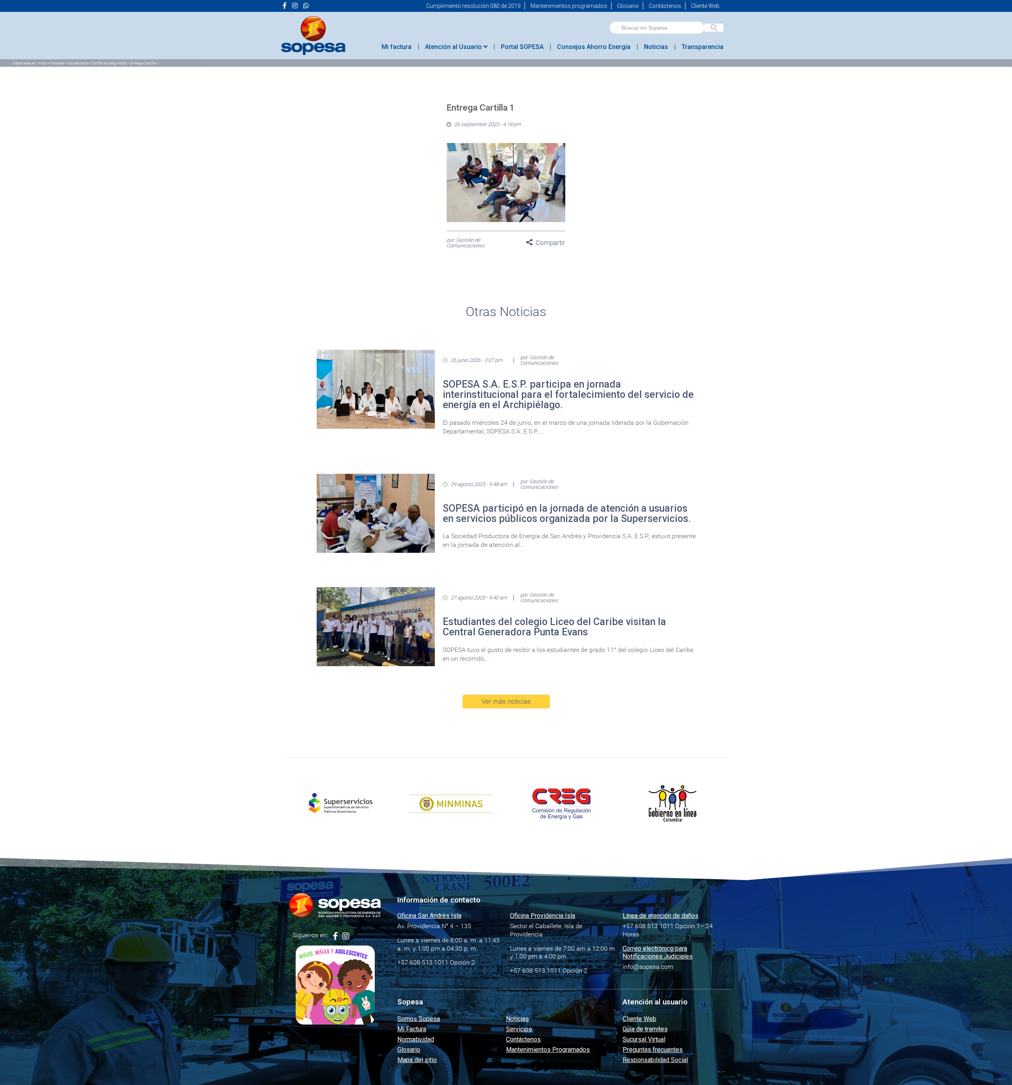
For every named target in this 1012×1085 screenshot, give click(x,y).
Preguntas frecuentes (653, 1049)
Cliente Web (705, 6)
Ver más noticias (506, 701)
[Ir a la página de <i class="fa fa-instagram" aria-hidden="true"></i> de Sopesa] (295, 6)
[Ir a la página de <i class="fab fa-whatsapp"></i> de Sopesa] (306, 6)
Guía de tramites (645, 1029)
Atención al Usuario (454, 47)
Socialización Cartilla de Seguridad (97, 63)
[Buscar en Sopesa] (713, 28)
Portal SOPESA (522, 47)
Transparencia (702, 47)
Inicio (42, 63)
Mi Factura (411, 1029)
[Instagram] (346, 936)
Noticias (656, 47)
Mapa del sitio (417, 1060)
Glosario (628, 6)
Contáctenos (665, 6)
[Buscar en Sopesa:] (657, 28)
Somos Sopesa (418, 1019)
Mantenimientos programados (569, 6)
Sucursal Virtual (644, 1039)
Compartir (550, 243)
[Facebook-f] (335, 936)
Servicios (519, 1029)
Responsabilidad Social (655, 1060)
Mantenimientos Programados (548, 1049)
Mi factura (396, 47)
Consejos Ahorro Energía (594, 47)
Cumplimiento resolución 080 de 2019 (473, 6)
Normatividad (415, 1039)
